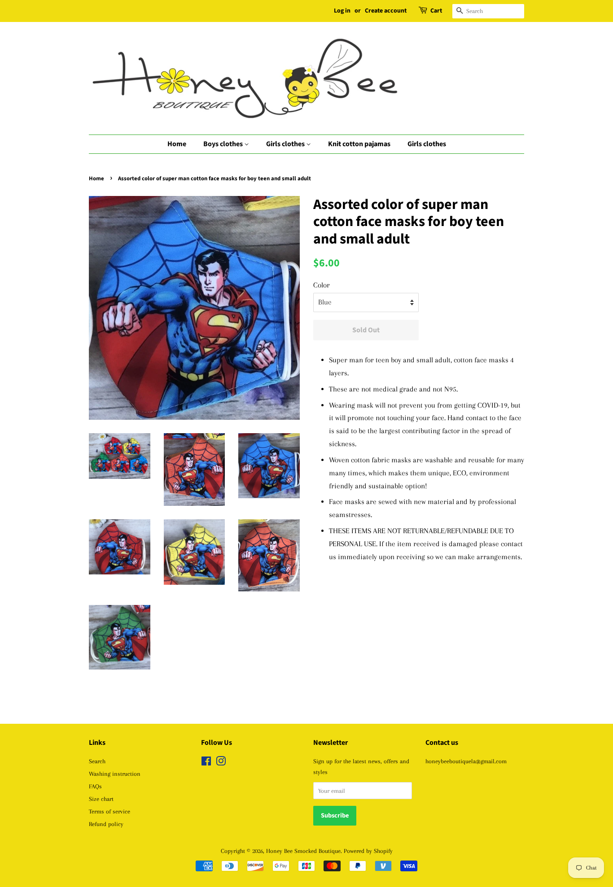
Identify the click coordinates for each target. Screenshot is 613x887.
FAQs (95, 786)
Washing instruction (114, 773)
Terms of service (109, 811)
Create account (386, 10)
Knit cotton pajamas (359, 144)
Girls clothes (286, 144)
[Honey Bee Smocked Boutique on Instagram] (221, 762)
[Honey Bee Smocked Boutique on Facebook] (206, 762)
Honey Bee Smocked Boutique (303, 850)
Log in (342, 10)
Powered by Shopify (368, 850)
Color (321, 285)
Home (176, 144)
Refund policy (106, 823)
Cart (436, 10)
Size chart (101, 798)
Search (97, 761)
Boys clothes (223, 144)
